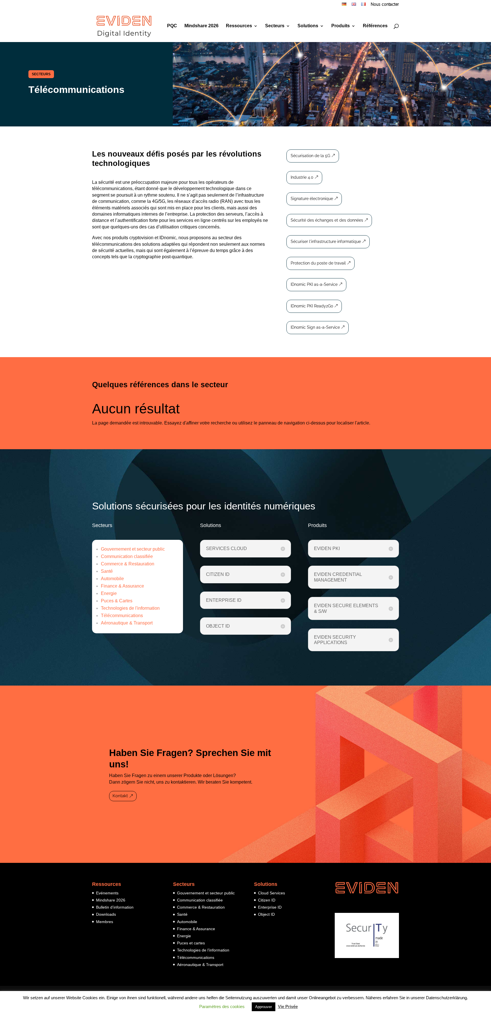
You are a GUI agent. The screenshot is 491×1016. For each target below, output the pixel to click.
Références (375, 26)
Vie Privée (288, 1006)
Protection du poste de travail (318, 263)
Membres (104, 921)
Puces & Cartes (116, 600)
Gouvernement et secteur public (133, 549)
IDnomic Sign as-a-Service (315, 327)
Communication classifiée (127, 556)
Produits (340, 26)
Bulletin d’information (115, 907)
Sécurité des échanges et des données (327, 220)
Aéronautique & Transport (127, 623)
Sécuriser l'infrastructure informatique (326, 241)
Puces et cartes (191, 943)
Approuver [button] (263, 1007)
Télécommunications (122, 615)
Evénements (107, 893)
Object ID (266, 914)
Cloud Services (271, 893)
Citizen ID (266, 900)
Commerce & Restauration (127, 563)
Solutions (307, 26)
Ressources (239, 26)
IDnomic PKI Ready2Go (312, 306)
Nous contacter (385, 5)
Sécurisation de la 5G (310, 155)
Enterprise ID (270, 907)
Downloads (106, 914)
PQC (172, 26)
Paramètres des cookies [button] (222, 1006)
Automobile (112, 578)
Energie (109, 593)
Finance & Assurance (122, 586)
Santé (107, 571)
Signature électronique (312, 198)
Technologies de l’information (203, 950)
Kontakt (120, 795)
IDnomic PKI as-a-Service (314, 284)
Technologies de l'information (130, 608)
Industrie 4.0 (302, 177)
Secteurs (274, 26)
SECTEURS (41, 74)
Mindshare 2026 (201, 26)
